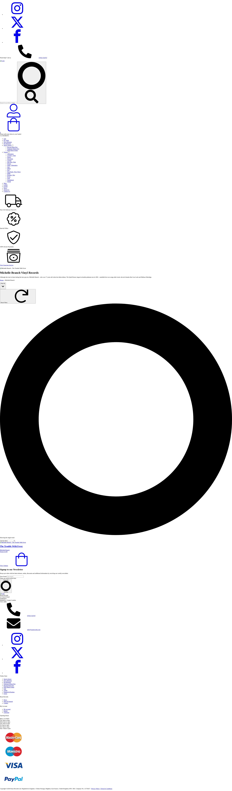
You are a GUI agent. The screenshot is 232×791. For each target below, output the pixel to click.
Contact (6, 703)
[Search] (31, 83)
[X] (17, 28)
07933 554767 (43, 58)
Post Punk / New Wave (14, 172)
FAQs (5, 693)
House (9, 164)
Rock (8, 177)
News (5, 188)
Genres (6, 152)
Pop (8, 170)
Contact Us (7, 191)
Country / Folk (11, 155)
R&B (8, 173)
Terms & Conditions (106, 788)
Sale (5, 139)
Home (2, 280)
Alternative (10, 154)
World (9, 181)
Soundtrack (10, 180)
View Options (4, 565)
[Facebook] (17, 42)
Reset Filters (4, 302)
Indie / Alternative (12, 165)
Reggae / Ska (11, 175)
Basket (6, 711)
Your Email (3, 576)
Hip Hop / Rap (11, 162)
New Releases (8, 142)
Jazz (8, 167)
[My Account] (13, 117)
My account (7, 709)
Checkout (6, 712)
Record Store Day (12, 147)
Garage (9, 160)
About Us (6, 190)
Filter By (3, 283)
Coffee (6, 185)
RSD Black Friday (12, 150)
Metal (9, 168)
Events (6, 186)
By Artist (6, 140)
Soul (8, 178)
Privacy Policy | (96, 788)
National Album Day (13, 149)
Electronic (10, 159)
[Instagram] (17, 14)
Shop (5, 183)
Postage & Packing (9, 692)
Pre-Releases (7, 143)
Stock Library (8, 145)
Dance (9, 157)
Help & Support (8, 701)
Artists (5, 690)
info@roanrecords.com (33, 629)
